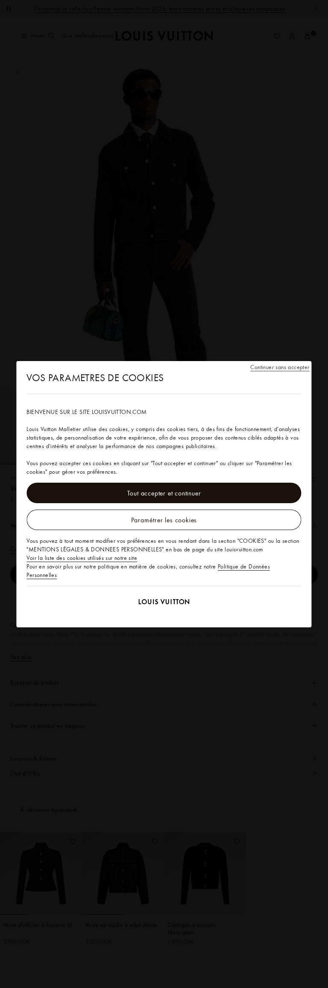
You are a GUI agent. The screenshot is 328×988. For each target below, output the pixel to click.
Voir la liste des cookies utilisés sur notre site (81, 558)
